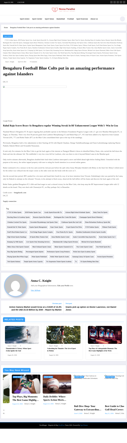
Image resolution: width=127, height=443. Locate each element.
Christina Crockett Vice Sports (52, 43)
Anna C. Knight (9, 62)
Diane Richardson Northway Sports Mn (97, 222)
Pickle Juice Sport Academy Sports (18, 55)
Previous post (57, 303)
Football (70, 19)
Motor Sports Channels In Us (34, 53)
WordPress (61, 425)
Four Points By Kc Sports (24, 48)
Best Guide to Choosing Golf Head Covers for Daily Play (85, 408)
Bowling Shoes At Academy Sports (95, 40)
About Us (94, 19)
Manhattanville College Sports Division (76, 50)
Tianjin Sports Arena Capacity (16, 58)
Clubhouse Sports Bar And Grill (97, 43)
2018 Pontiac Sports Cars (25, 40)
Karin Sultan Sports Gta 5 (20, 50)
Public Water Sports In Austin (71, 55)
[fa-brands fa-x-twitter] (114, 2)
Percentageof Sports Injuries (93, 53)
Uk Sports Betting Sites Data (60, 58)
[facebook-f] (111, 2)
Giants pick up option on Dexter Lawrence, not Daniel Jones (91, 308)
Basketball (61, 19)
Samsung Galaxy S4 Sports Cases (89, 55)
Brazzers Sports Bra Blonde (113, 40)
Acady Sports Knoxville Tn (40, 40)
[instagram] (121, 2)
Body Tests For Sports (78, 40)
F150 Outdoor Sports (76, 45)
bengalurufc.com (20, 193)
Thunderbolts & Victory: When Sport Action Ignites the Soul (18, 349)
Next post (69, 303)
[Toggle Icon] (3, 19)
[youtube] (124, 2)
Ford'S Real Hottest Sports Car (104, 45)
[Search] (116, 19)
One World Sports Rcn (64, 53)
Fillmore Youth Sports (89, 45)
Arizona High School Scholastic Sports (60, 40)
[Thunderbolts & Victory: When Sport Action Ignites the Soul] (22, 334)
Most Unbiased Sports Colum (16, 53)
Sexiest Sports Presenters (107, 55)
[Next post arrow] (123, 306)
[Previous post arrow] (4, 306)
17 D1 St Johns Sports (11, 40)
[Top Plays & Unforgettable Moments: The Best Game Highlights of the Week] (105, 334)
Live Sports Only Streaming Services (53, 50)
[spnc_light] (122, 18)
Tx (50, 58)
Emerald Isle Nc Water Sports (18, 45)
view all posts (35, 290)
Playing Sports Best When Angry (38, 55)
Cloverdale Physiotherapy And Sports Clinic (74, 43)
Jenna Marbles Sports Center (102, 48)
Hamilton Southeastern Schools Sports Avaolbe (45, 48)
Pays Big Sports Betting (78, 53)
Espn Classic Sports (48, 45)
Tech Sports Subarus (13, 261)
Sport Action (24, 19)
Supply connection (9, 201)
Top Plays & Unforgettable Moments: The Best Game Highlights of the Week (103, 349)
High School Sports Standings (68, 48)
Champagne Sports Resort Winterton (33, 43)
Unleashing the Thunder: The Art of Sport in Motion (61, 349)
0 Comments (33, 62)
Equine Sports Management (35, 45)
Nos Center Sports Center (50, 53)
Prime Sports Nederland (55, 55)
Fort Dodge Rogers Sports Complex (41, 232)
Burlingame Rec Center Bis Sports (12, 43)
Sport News (49, 19)
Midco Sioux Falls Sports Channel (18, 247)
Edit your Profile (63, 286)
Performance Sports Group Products (58, 252)
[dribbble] (118, 2)
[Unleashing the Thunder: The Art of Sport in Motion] (63, 334)
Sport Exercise (82, 19)
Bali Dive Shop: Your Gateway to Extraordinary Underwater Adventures (56, 408)
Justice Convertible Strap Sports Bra (84, 237)
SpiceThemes (84, 425)
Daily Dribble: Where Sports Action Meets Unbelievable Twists (23, 398)
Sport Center (37, 19)
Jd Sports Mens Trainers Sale (85, 48)
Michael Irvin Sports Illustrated (96, 50)
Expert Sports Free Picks (62, 45)
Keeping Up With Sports (35, 50)
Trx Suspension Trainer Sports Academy (37, 58)
